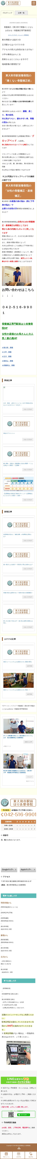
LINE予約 (18, 1157)
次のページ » (30, 781)
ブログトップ (7, 13)
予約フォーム (6, 1157)
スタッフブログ (12, 35)
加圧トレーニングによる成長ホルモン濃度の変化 (17, 662)
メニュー (20, 35)
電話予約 (31, 1157)
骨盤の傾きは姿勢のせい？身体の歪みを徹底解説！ (18, 592)
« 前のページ (7, 746)
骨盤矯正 (26, 35)
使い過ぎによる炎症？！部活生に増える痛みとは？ (18, 564)
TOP (3, 706)
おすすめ (29, 666)
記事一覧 (21, 13)
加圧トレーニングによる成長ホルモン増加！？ (16, 690)
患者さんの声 (28, 742)
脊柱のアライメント (9, 433)
